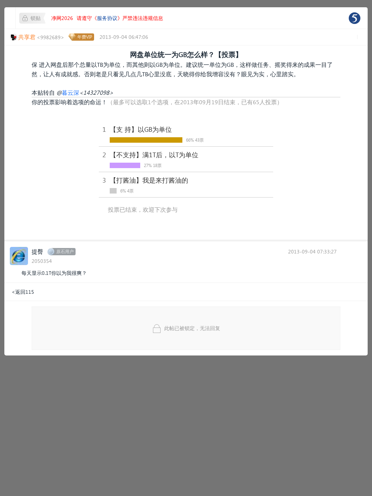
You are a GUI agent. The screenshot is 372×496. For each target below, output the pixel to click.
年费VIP (84, 37)
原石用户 (65, 251)
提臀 (37, 251)
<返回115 (23, 291)
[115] (354, 18)
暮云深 (70, 92)
